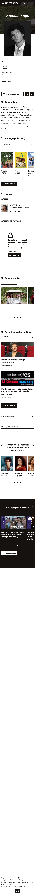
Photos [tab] (9, 283)
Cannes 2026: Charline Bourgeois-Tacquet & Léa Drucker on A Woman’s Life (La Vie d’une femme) (12, 535)
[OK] (17, 891)
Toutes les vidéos (9, 553)
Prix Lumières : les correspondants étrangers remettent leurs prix (17, 390)
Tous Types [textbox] (7, 144)
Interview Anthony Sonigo (13, 360)
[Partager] (27, 94)
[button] (24, 289)
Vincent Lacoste (5, 474)
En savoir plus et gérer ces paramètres (13, 886)
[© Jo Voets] (14, 295)
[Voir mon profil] (30, 4)
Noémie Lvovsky (18, 474)
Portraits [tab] (25, 283)
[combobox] (17, 144)
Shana (4, 171)
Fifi (16, 171)
